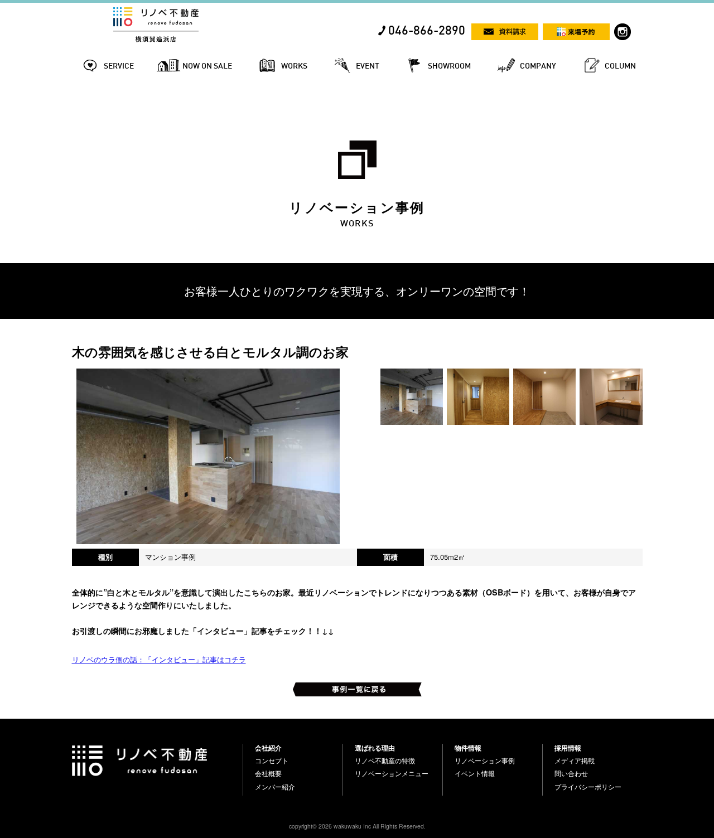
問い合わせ (571, 773)
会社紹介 (268, 747)
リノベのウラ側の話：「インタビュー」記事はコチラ (159, 659)
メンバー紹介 (275, 786)
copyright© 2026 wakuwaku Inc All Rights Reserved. (357, 826)
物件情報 (468, 747)
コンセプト (271, 760)
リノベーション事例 (485, 760)
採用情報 (567, 747)
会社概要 (268, 773)
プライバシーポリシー (587, 786)
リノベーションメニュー (391, 773)
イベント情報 (475, 773)
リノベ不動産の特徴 (385, 760)
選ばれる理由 (375, 747)
